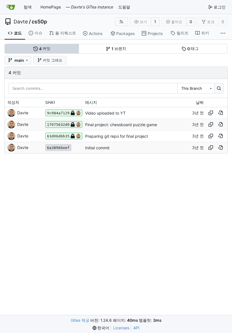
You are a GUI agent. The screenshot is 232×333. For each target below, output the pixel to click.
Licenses (121, 327)
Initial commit (97, 147)
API (136, 327)
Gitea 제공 (80, 320)
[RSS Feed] (121, 21)
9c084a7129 (58, 113)
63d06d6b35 (58, 136)
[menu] (101, 328)
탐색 (28, 7)
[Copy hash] (211, 113)
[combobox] (195, 88)
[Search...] (219, 88)
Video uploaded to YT (105, 113)
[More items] (222, 33)
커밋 (45, 48)
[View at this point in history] (220, 113)
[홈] (11, 7)
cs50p (39, 22)
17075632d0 (58, 124)
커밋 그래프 (52, 60)
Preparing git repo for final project (116, 136)
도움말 (124, 7)
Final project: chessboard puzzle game (121, 124)
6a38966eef (58, 148)
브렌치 (118, 48)
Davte (21, 22)
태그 (193, 48)
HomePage (50, 7)
